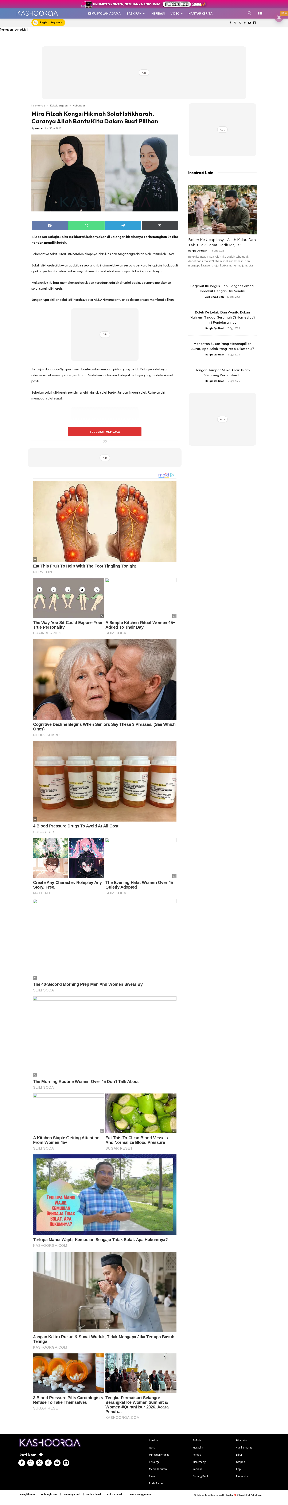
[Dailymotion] (254, 23)
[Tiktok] (244, 23)
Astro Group (256, 1495)
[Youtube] (249, 23)
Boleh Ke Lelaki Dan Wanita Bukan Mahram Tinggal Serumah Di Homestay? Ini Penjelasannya (222, 317)
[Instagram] (235, 23)
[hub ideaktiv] (260, 11)
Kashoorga (38, 105)
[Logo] (37, 13)
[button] (250, 13)
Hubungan (79, 105)
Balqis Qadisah (197, 250)
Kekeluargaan (59, 105)
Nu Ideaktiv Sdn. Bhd (225, 1495)
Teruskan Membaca (105, 431)
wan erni (40, 128)
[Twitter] (239, 23)
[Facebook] (230, 23)
